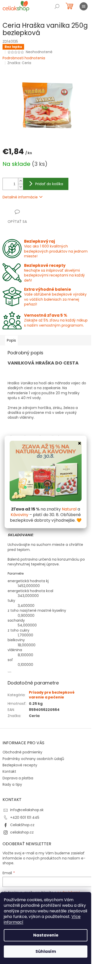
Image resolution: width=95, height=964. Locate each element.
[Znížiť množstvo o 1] (20, 187)
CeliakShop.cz (22, 824)
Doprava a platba (18, 778)
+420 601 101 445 (24, 817)
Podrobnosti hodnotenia (24, 58)
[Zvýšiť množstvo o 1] (20, 181)
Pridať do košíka (49, 183)
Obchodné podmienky (22, 752)
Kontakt (9, 771)
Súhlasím (45, 951)
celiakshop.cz (22, 832)
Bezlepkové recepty (20, 765)
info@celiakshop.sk (27, 809)
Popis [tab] (11, 340)
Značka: (19, 62)
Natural (69, 509)
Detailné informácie (20, 197)
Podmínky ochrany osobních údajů (33, 758)
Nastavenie (45, 935)
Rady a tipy (12, 784)
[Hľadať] (57, 6)
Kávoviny (19, 515)
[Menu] (84, 6)
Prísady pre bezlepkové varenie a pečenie (51, 695)
